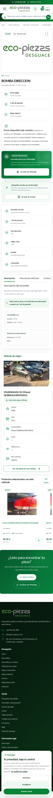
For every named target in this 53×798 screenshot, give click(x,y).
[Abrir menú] (4, 9)
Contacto (5, 686)
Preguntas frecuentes (10, 699)
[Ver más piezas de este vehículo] (26, 373)
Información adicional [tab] (29, 278)
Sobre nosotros (7, 674)
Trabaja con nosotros (9, 719)
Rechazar (26, 778)
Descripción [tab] (9, 278)
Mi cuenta (5, 723)
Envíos (4, 711)
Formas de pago (8, 707)
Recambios (6, 658)
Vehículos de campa (9, 666)
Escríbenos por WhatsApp (28, 585)
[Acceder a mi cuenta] (35, 9)
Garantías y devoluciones (11, 703)
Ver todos (46, 481)
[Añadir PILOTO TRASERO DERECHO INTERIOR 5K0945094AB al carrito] (38, 540)
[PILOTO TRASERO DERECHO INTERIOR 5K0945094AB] (22, 504)
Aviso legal (6, 743)
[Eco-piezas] (20, 8)
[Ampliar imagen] (46, 34)
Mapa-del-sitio (7, 715)
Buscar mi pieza (28, 577)
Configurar (26, 784)
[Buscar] (48, 17)
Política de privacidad (10, 747)
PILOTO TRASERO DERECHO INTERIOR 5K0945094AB (20, 523)
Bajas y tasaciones (8, 670)
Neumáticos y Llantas (10, 662)
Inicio (4, 654)
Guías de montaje (8, 731)
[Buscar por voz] (5, 17)
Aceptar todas (26, 791)
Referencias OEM (8, 682)
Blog (3, 727)
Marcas (4, 678)
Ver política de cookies (19, 771)
